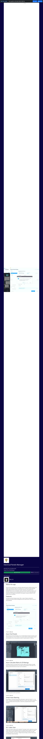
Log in (35, 1)
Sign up (40, 1)
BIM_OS (11, 631)
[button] (11, 279)
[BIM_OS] (8, 581)
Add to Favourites (35, 572)
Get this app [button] (17, 572)
